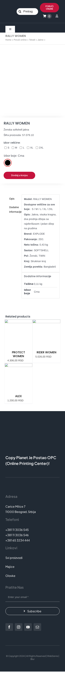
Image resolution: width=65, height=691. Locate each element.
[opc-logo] (10, 10)
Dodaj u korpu (19, 175)
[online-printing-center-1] (22, 24)
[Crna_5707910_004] (32, 81)
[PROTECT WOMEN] (18, 333)
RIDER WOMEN (46, 352)
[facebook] (9, 627)
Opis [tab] (11, 198)
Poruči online (20, 40)
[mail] (37, 627)
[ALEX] (18, 377)
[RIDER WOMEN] (46, 333)
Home (8, 40)
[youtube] (28, 627)
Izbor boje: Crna (14, 155)
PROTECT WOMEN (18, 354)
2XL (41, 147)
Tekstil (32, 40)
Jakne (41, 40)
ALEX (18, 396)
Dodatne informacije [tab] (14, 209)
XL (31, 147)
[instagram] (18, 627)
